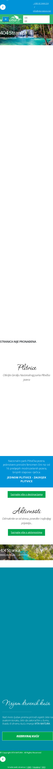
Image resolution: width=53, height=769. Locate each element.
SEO (43, 767)
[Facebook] (3, 7)
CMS (29, 767)
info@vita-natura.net (42, 11)
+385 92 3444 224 (41, 3)
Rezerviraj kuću (27, 736)
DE (26, 21)
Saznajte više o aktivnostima (26, 532)
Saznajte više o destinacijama (27, 494)
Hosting (36, 767)
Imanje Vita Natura (8, 38)
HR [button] (19, 19)
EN (26, 17)
